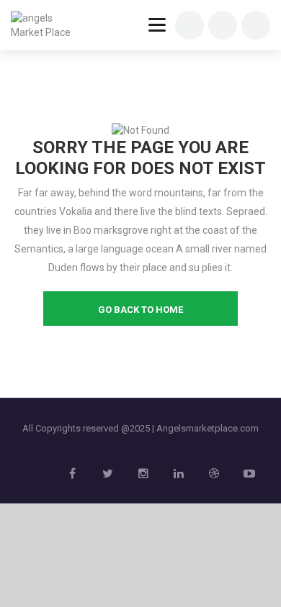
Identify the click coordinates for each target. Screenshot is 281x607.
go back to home (140, 309)
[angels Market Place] (45, 25)
